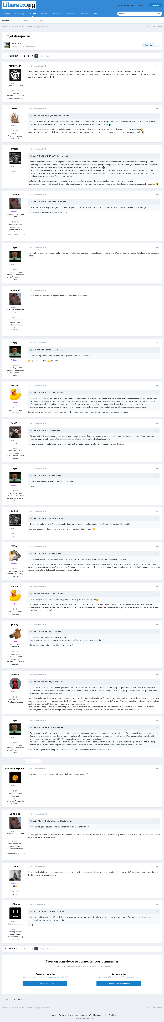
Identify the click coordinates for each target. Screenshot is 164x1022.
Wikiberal (84, 14)
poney (14, 624)
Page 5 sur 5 (46, 56)
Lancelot (15, 194)
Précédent (13, 56)
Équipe (26, 20)
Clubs (95, 14)
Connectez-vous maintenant (118, 984)
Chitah (14, 148)
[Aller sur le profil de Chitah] (15, 158)
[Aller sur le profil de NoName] (15, 913)
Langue (51, 1015)
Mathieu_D (15, 65)
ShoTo (14, 423)
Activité (44, 14)
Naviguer (32, 14)
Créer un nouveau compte (45, 984)
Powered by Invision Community (82, 1018)
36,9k (16, 652)
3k (16, 448)
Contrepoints (71, 14)
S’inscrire (155, 5)
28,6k (16, 91)
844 (16, 131)
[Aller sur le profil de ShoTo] (15, 432)
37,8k (16, 171)
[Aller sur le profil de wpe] (15, 256)
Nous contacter (99, 1015)
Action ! (33, 46)
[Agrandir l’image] (110, 124)
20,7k (16, 929)
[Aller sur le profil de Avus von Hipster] (15, 777)
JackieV (14, 385)
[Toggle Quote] (31, 116)
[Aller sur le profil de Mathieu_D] (15, 75)
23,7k (16, 222)
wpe (14, 247)
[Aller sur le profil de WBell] (15, 555)
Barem (18, 43)
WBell (14, 546)
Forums (5, 20)
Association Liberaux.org (14, 14)
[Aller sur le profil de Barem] (7, 45)
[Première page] (5, 56)
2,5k (16, 569)
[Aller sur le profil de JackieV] (15, 394)
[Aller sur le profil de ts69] (15, 117)
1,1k (16, 270)
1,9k (16, 408)
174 (16, 791)
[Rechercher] (159, 14)
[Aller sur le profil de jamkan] (15, 683)
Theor (14, 866)
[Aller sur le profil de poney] (15, 633)
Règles (16, 20)
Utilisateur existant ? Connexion (131, 5)
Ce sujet (150, 13)
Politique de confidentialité (79, 1015)
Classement (38, 20)
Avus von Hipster (14, 768)
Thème (61, 1015)
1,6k (16, 697)
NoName (15, 904)
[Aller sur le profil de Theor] (15, 875)
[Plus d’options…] (157, 65)
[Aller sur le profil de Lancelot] (15, 203)
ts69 (14, 108)
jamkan (15, 674)
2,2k (16, 891)
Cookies (112, 1015)
